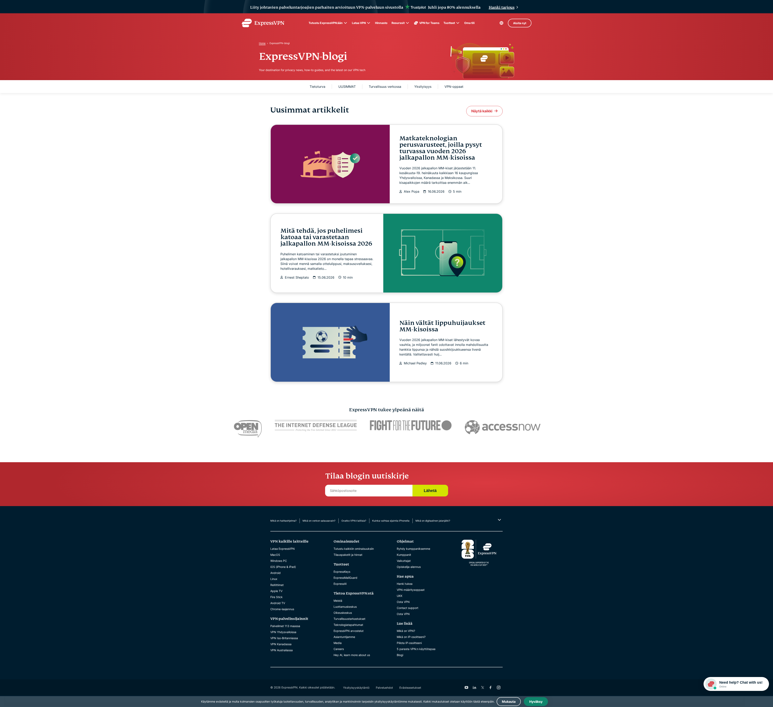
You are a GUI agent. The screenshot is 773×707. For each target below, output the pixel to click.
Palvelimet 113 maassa (285, 626)
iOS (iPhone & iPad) (283, 566)
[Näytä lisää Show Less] (499, 520)
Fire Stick (276, 597)
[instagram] (499, 687)
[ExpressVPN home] (263, 23)
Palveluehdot (384, 687)
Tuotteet (449, 23)
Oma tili (469, 23)
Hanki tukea (404, 583)
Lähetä (430, 490)
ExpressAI (340, 583)
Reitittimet (277, 585)
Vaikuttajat (404, 560)
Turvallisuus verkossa (385, 87)
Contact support (407, 608)
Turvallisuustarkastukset (349, 618)
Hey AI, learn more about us (352, 655)
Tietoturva (317, 87)
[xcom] (482, 687)
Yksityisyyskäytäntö (356, 687)
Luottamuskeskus (345, 606)
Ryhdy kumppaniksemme (413, 548)
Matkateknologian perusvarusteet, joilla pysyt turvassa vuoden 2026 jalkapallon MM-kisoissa (440, 147)
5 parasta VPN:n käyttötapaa (416, 649)
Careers (339, 649)
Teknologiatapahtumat (348, 624)
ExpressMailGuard (345, 577)
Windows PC (278, 560)
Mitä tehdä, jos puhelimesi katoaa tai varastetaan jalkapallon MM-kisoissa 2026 (326, 237)
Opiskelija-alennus (409, 566)
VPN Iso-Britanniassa (284, 638)
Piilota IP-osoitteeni (409, 643)
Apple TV (276, 591)
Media (338, 643)
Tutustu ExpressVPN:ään (326, 23)
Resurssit (398, 23)
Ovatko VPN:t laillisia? (353, 520)
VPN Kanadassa (280, 644)
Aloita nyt (519, 23)
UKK (399, 595)
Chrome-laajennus (282, 609)
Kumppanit (404, 554)
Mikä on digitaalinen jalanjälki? (432, 520)
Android (275, 573)
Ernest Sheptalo (297, 277)
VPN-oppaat (453, 87)
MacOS (275, 554)
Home (262, 43)
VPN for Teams (429, 23)
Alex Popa (411, 191)
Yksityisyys (422, 87)
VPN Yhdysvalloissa (283, 632)
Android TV (277, 603)
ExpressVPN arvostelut (349, 631)
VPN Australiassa (281, 650)
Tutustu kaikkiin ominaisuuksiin (354, 548)
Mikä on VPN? (406, 631)
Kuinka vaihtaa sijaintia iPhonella (390, 520)
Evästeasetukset (410, 687)
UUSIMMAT (347, 87)
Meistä (338, 600)
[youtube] (466, 687)
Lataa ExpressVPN (282, 548)
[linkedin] (474, 687)
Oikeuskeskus (343, 612)
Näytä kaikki (481, 111)
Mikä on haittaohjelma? (283, 520)
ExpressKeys (342, 571)
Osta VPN (403, 602)
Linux (273, 579)
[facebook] (491, 687)
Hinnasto (381, 23)
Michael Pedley (415, 363)
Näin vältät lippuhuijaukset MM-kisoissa (442, 326)
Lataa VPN (359, 23)
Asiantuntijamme (344, 637)
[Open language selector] (501, 23)
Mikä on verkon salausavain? (319, 520)
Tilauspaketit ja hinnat (348, 554)
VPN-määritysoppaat (411, 589)
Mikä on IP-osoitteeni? (411, 637)
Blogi (400, 655)
